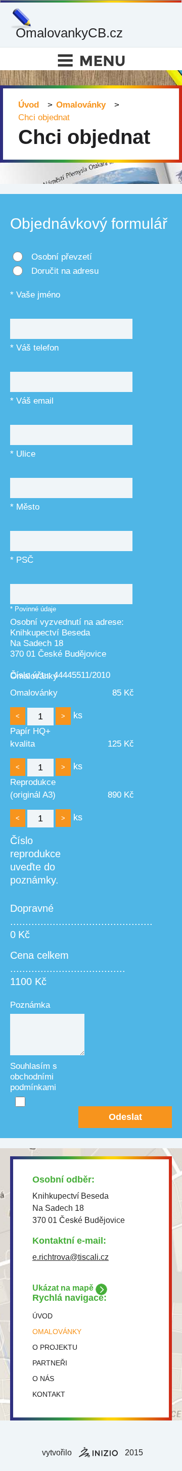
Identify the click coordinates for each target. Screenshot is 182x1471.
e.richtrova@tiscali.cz (70, 1257)
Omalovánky (81, 105)
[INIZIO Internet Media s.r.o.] (98, 1452)
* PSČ (21, 560)
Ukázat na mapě (63, 1288)
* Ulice (22, 454)
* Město (24, 507)
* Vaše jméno (35, 295)
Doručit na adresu (65, 271)
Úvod (28, 105)
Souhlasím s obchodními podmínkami (33, 1069)
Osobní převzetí (61, 257)
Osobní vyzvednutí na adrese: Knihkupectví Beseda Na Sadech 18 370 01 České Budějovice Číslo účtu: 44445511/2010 (67, 625)
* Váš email (32, 401)
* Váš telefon (34, 348)
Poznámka (30, 1005)
